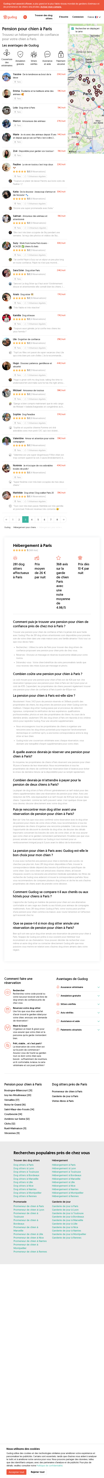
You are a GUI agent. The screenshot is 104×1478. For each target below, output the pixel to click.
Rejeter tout (38, 1472)
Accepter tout (16, 1472)
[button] (78, 987)
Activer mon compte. (51, 6)
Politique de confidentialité (50, 1465)
